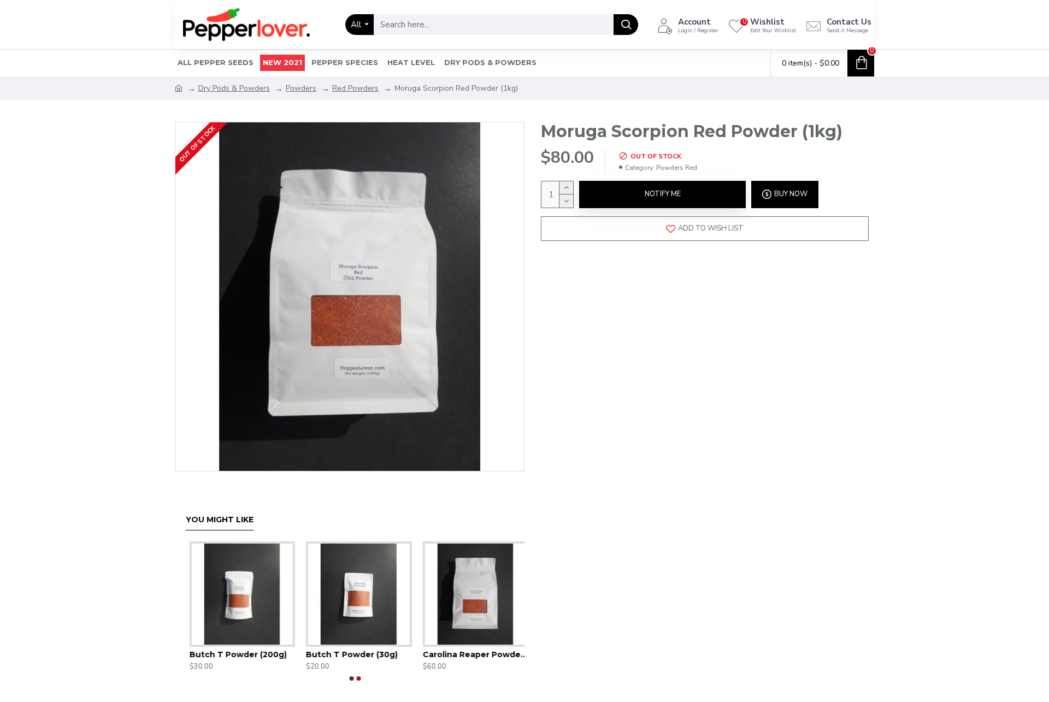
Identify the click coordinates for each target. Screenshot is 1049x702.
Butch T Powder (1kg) (429, 654)
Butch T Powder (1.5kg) (316, 654)
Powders (301, 88)
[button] (352, 678)
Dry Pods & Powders (234, 88)
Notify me (663, 194)
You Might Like (220, 519)
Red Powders (355, 88)
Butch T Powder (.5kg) (198, 654)
